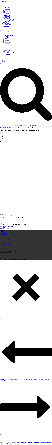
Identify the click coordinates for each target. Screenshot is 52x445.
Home (1, 127)
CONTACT (4, 28)
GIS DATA (6, 36)
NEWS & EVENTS (5, 23)
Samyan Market (6, 13)
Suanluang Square (7, 15)
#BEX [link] (7, 228)
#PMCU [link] (9, 228)
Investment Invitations (7, 24)
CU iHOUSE (6, 14)
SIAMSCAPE (6, 7)
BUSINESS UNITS (5, 37)
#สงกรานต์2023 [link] (2, 228)
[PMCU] (9, 31)
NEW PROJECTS (7, 18)
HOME (2, 231)
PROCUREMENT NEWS (6, 59)
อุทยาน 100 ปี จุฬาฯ (7, 16)
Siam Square (6, 5)
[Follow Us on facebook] (0, 258)
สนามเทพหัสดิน (7, 17)
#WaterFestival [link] (2, 227)
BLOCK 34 (8, 21)
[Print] (0, 141)
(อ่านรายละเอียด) (3, 247)
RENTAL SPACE (5, 22)
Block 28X (6, 12)
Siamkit (5, 8)
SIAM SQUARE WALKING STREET (12, 20)
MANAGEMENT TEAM (8, 3)
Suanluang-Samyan (7, 10)
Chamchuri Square (7, 9)
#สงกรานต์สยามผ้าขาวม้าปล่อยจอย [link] (6, 226)
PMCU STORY (6, 26)
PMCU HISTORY (7, 2)
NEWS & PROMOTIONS (7, 127)
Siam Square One (7, 6)
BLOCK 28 (6, 11)
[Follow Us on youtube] (1, 258)
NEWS (5, 25)
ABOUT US (4, 1)
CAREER (3, 60)
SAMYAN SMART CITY (10, 19)
